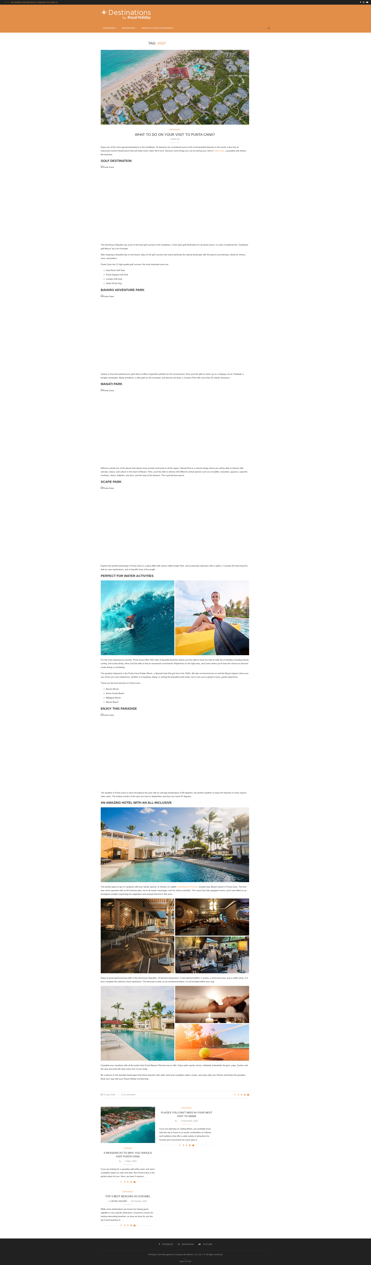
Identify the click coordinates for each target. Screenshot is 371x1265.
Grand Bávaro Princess (187, 887)
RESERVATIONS (128, 28)
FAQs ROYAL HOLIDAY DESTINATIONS (157, 28)
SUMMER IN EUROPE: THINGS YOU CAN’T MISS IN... (32, 2)
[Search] (268, 28)
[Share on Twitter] (241, 1094)
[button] (5, 2)
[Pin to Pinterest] (245, 1095)
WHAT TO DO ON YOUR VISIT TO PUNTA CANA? (175, 135)
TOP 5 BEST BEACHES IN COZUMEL (127, 1196)
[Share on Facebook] (238, 1095)
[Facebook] (360, 2)
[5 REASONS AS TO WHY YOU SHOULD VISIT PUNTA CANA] (128, 1125)
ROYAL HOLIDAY (119, 1201)
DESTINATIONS (109, 28)
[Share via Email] (248, 1095)
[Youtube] (367, 2)
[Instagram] (363, 2)
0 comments (129, 1094)
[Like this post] (235, 1095)
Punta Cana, (219, 151)
